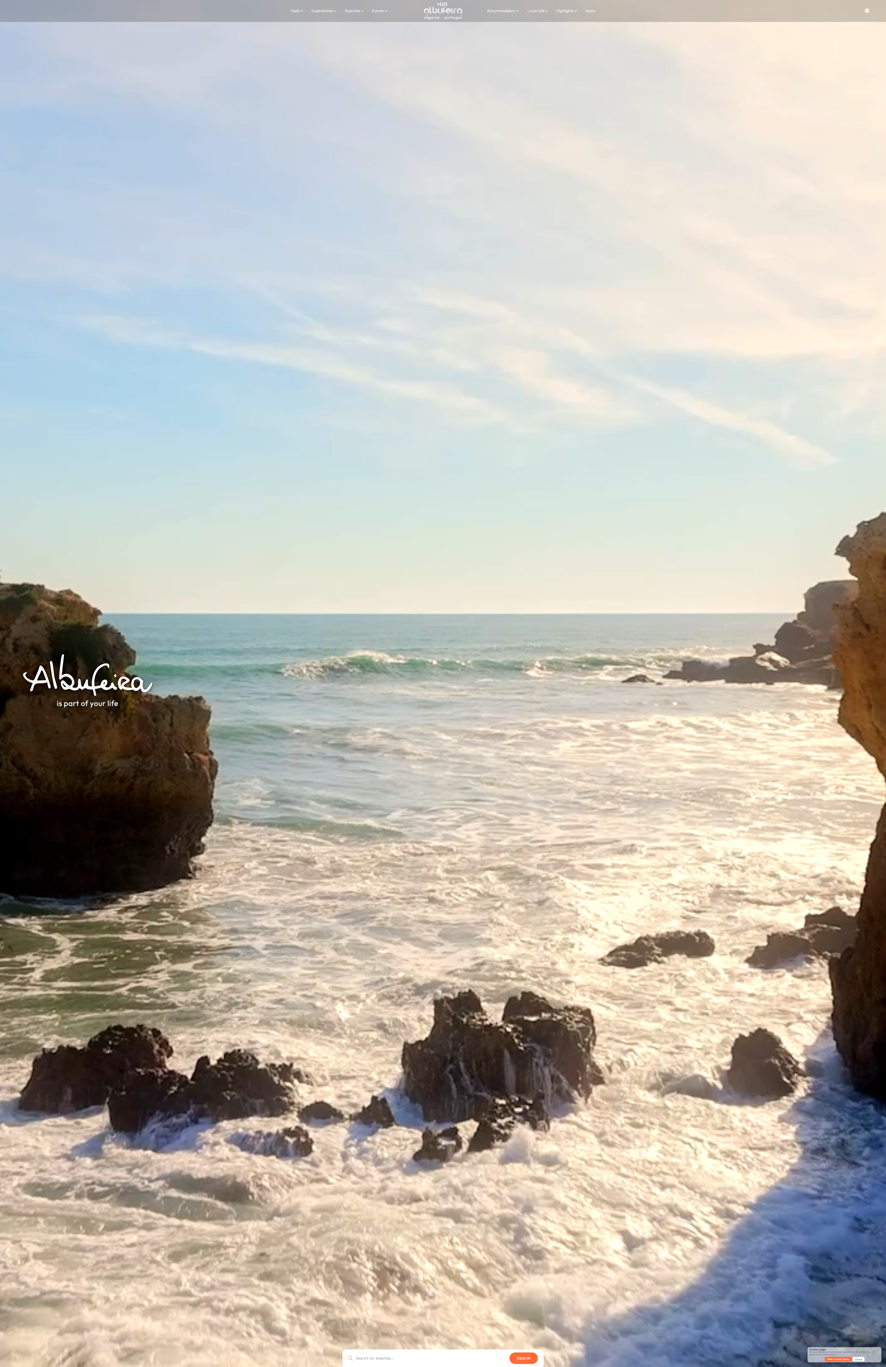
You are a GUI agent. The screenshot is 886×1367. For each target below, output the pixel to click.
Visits (295, 11)
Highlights (564, 11)
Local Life (535, 11)
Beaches (352, 11)
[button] (867, 11)
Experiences (322, 11)
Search (523, 1358)
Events (378, 11)
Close (858, 1359)
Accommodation (501, 11)
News (590, 11)
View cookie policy (838, 1359)
